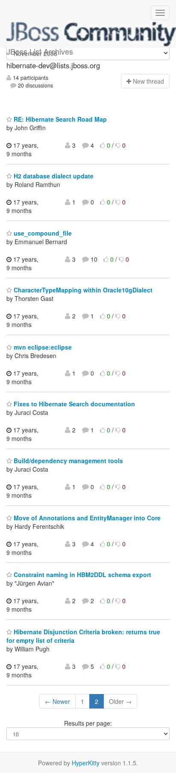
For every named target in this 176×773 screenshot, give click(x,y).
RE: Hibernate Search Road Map (59, 119)
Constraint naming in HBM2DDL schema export (81, 574)
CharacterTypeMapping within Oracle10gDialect (82, 290)
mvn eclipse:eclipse (42, 347)
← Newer (57, 701)
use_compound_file (42, 233)
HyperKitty (86, 762)
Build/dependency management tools (67, 460)
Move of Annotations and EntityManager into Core (86, 517)
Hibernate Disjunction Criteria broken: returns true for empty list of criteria (83, 636)
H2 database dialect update (53, 176)
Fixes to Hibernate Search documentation (73, 404)
